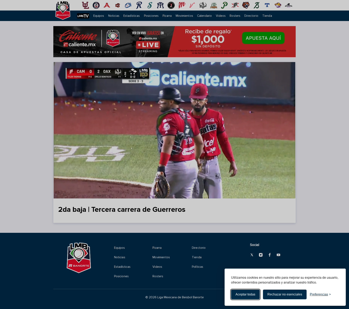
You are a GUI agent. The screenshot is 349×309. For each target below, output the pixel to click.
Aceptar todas (245, 294)
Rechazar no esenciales (284, 294)
